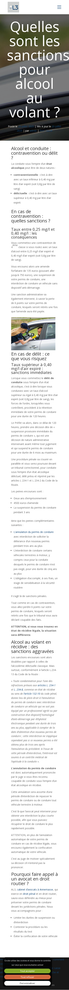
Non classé (46, 130)
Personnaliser (27, 983)
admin (33, 130)
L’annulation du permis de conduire (34, 532)
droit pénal (29, 893)
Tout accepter (27, 971)
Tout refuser (27, 977)
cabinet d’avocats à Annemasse (35, 889)
